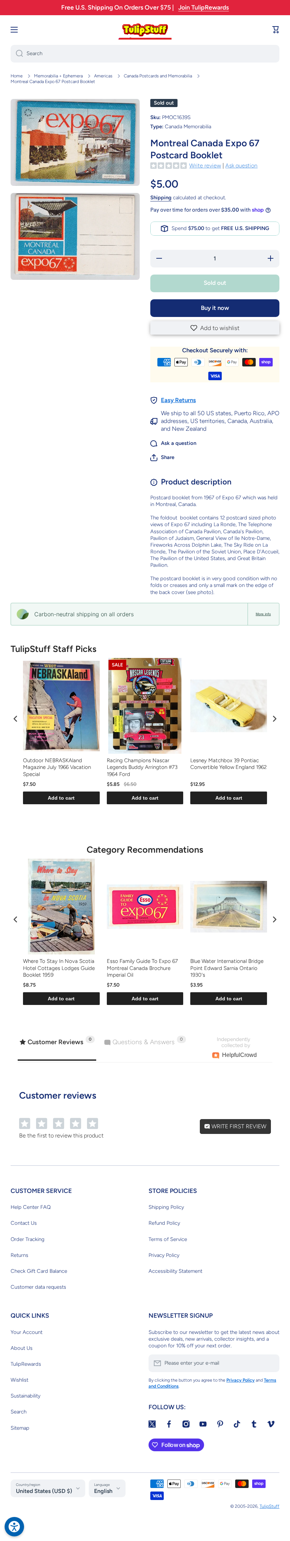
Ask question (241, 165)
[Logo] (145, 30)
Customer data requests (38, 1287)
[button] (214, 328)
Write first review (238, 1126)
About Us (22, 1348)
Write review (205, 165)
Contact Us (24, 1223)
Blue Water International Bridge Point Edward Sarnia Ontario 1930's (226, 968)
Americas (103, 75)
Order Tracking (28, 1239)
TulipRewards (26, 1364)
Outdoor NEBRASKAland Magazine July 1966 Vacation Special (57, 767)
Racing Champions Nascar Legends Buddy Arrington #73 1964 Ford (142, 767)
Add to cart (61, 798)
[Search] (17, 54)
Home (17, 75)
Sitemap (20, 1428)
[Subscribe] (270, 1363)
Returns (19, 1255)
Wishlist (19, 1380)
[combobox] (145, 54)
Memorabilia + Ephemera (58, 75)
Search (19, 1411)
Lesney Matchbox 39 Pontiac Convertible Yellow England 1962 (228, 764)
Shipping (161, 197)
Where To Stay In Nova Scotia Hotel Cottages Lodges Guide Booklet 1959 (59, 968)
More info (263, 614)
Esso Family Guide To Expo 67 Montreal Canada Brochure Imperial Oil (142, 968)
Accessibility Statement (175, 1271)
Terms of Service (168, 1239)
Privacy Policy (164, 1255)
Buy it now (215, 307)
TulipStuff (269, 1506)
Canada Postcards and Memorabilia (158, 75)
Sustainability (25, 1396)
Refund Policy (164, 1223)
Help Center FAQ (31, 1207)
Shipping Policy (166, 1207)
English (103, 1491)
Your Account (26, 1332)
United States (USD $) (44, 1491)
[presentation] (16, 719)
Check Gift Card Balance (39, 1271)
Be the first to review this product (61, 1135)
